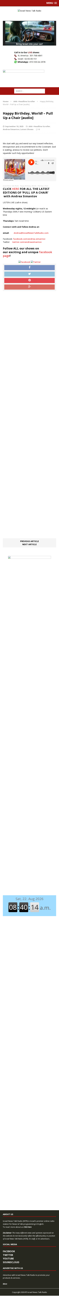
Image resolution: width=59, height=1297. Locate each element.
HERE (15, 189)
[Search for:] (29, 90)
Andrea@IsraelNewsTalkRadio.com (31, 233)
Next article (29, 544)
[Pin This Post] (29, 280)
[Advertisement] (29, 414)
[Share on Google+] (29, 287)
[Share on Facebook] (29, 267)
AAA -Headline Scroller (39, 126)
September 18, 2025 (14, 126)
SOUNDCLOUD (11, 1262)
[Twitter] (36, 262)
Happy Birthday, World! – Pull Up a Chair (34, 186)
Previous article (29, 541)
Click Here (28, 1227)
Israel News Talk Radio (11, 186)
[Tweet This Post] (29, 274)
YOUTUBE (8, 1258)
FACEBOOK (9, 1251)
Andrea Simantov (11, 129)
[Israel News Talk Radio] (29, 10)
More (5, 1284)
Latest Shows (26, 129)
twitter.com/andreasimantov (27, 242)
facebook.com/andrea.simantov (29, 239)
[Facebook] (24, 262)
